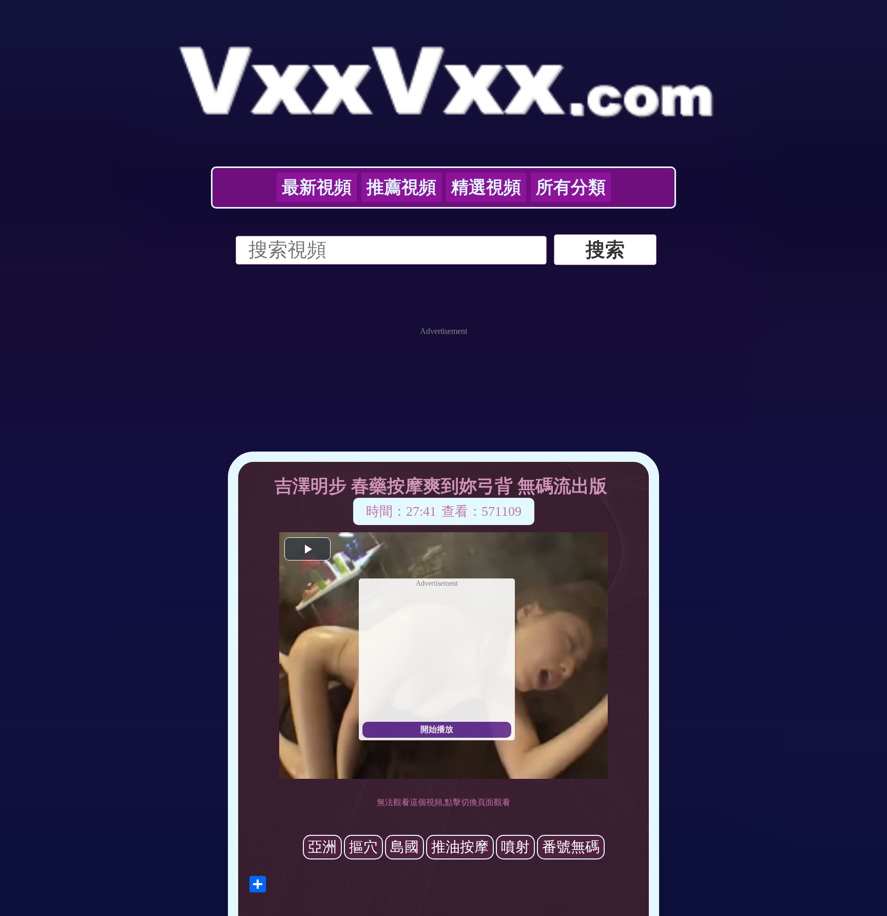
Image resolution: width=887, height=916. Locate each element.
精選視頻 (486, 187)
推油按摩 (460, 847)
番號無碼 (571, 847)
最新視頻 (317, 187)
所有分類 (571, 187)
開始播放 (436, 729)
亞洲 (322, 847)
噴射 (515, 847)
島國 (404, 847)
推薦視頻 (401, 187)
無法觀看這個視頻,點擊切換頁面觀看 (443, 802)
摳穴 (363, 847)
